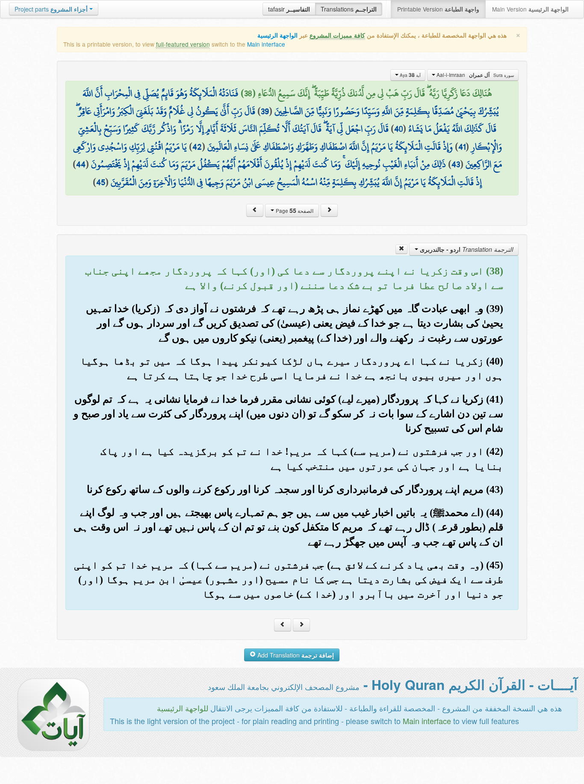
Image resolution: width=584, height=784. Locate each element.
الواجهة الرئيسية (277, 35)
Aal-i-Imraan (474, 75)
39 (265, 111)
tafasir (289, 9)
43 (455, 164)
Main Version (530, 9)
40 (398, 128)
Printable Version (438, 9)
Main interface (266, 44)
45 (100, 182)
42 (197, 146)
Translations (349, 9)
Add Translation (295, 655)
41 (462, 146)
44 (81, 164)
